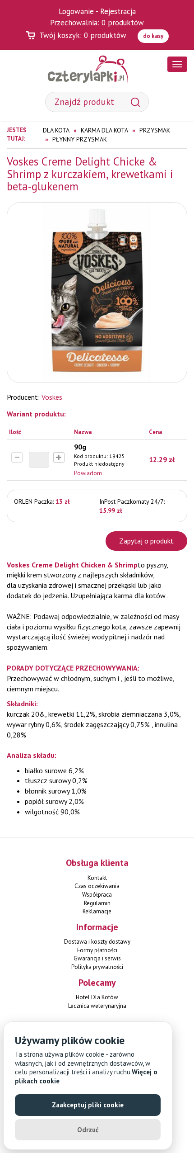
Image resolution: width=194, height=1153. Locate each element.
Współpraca (97, 894)
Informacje (97, 927)
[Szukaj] (135, 102)
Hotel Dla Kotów (97, 997)
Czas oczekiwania (97, 886)
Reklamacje (97, 911)
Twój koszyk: (82, 35)
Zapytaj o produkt (146, 540)
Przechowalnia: (97, 22)
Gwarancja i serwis (97, 958)
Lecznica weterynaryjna (97, 1006)
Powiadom (88, 473)
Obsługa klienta (97, 863)
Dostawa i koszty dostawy (97, 941)
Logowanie (76, 11)
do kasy (153, 36)
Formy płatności (97, 950)
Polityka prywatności (97, 967)
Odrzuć (88, 1129)
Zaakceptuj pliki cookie (88, 1105)
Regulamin (97, 903)
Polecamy (97, 982)
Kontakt (97, 878)
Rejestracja (118, 11)
